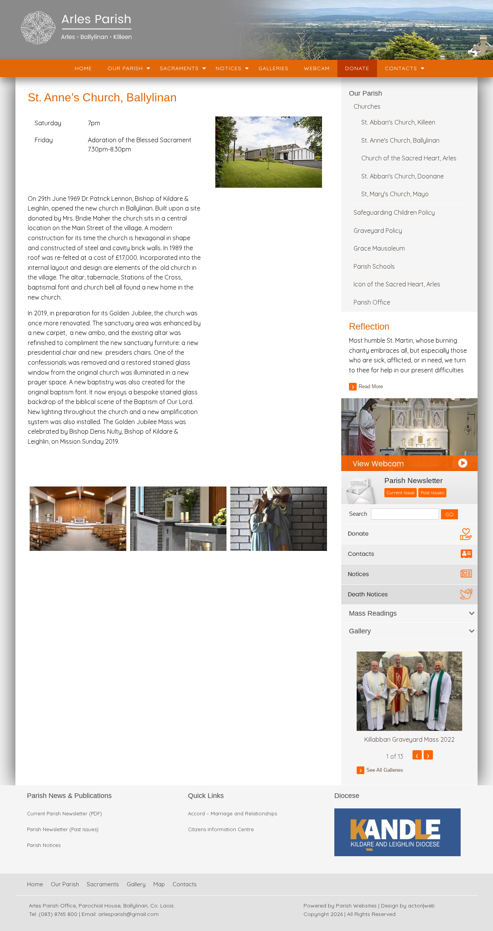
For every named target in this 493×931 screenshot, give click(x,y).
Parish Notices (43, 845)
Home (83, 68)
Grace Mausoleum (379, 248)
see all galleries (384, 770)
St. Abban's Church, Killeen (398, 122)
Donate (357, 68)
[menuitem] (83, 68)
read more (371, 386)
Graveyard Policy (378, 230)
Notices (228, 68)
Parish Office (372, 302)
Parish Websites (356, 905)
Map (159, 884)
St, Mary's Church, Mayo (395, 194)
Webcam (317, 68)
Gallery (136, 884)
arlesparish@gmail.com (128, 914)
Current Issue (400, 492)
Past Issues (432, 492)
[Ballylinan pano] (78, 518)
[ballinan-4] (178, 518)
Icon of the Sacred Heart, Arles (397, 284)
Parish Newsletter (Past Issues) (63, 829)
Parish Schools (374, 266)
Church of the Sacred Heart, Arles (408, 158)
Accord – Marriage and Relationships (232, 813)
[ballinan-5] (278, 518)
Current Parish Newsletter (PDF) (64, 813)
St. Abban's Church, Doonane (402, 176)
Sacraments (179, 68)
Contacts (401, 68)
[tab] (409, 613)
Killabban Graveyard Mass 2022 (409, 739)
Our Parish (125, 68)
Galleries (273, 68)
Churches (367, 106)
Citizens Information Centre (221, 829)
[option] (409, 698)
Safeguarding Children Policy (394, 212)
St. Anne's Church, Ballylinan (400, 140)
